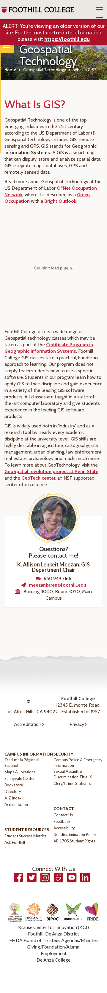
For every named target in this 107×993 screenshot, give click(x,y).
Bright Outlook (60, 201)
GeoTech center (38, 478)
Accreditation (27, 724)
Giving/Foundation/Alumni (54, 946)
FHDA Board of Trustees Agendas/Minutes (53, 940)
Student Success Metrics (25, 836)
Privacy (77, 724)
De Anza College (53, 959)
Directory (12, 791)
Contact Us (63, 814)
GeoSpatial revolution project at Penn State (51, 471)
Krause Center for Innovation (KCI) (53, 927)
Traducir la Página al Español (21, 762)
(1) (93, 133)
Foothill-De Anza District (53, 933)
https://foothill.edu (67, 39)
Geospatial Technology (44, 69)
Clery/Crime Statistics (72, 783)
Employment (54, 953)
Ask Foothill (14, 842)
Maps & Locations (19, 772)
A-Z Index (13, 798)
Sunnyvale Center (19, 778)
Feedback (62, 821)
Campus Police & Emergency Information (78, 762)
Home (10, 69)
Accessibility (64, 828)
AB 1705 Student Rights (74, 841)
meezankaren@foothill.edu (57, 585)
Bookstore (13, 785)
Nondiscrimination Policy (75, 834)
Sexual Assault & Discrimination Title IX (73, 774)
